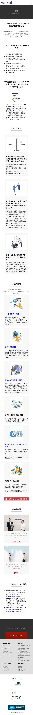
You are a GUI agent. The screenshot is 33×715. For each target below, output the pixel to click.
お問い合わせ (6, 651)
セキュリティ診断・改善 (13, 380)
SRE (19, 658)
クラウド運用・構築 (22, 651)
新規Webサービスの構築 (13, 596)
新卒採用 (20, 666)
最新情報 (5, 666)
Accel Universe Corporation (6, 2)
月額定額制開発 (21, 650)
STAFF (4, 645)
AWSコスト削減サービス (23, 660)
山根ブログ (5, 670)
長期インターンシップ (23, 669)
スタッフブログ (6, 669)
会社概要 (5, 648)
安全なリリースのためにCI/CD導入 (16, 445)
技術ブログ (5, 668)
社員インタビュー (22, 670)
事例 (4, 650)
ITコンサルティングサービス (15, 605)
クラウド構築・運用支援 (13, 612)
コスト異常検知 (10, 347)
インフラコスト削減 (12, 314)
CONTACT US (17, 635)
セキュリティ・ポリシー (8, 654)
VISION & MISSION (7, 647)
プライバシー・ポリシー (8, 653)
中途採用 (20, 668)
